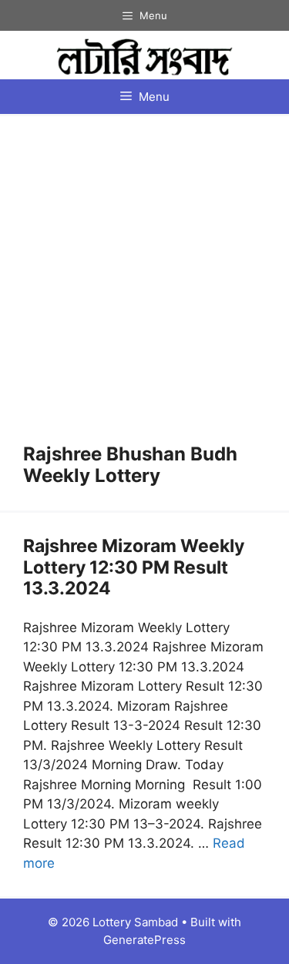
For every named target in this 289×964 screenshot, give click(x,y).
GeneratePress (144, 939)
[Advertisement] (144, 291)
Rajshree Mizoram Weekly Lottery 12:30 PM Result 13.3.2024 (133, 567)
